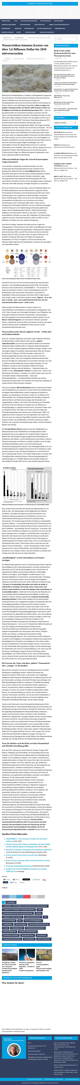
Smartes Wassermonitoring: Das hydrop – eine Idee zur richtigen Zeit (65, 168)
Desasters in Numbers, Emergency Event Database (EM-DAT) (28, 850)
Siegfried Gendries (18, 58)
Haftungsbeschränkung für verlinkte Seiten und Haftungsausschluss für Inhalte (40, 1058)
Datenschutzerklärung (34, 1051)
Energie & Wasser (7, 32)
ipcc (20, 920)
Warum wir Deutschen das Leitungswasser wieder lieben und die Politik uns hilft (66, 155)
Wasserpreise (58, 21)
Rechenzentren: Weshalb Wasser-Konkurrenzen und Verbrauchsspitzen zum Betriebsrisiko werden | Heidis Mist (66, 1054)
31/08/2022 (7, 58)
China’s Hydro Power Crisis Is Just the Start (22, 855)
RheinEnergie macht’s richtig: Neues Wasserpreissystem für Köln (64, 103)
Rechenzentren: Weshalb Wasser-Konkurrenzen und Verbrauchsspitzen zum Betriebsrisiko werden (66, 1060)
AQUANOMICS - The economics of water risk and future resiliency (25, 906)
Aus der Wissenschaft (44, 28)
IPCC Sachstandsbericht (33, 920)
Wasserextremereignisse (27, 931)
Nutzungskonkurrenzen (29, 21)
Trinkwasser (5, 21)
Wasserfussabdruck (47, 32)
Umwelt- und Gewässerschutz (59, 24)
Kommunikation (60, 28)
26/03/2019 (58, 93)
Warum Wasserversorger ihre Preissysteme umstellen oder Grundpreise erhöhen (66, 90)
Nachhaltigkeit (21, 924)
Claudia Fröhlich (58, 1070)
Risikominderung (17, 928)
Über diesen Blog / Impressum (36, 1054)
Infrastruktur (40, 24)
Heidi (55, 1065)
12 (63, 86)
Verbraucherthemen (9, 24)
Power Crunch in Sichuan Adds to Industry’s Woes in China (28, 860)
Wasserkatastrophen (10, 935)
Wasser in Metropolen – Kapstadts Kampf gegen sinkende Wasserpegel (65, 109)
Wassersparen (25, 24)
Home (29, 1043)
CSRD (39, 909)
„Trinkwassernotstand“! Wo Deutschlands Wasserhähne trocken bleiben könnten (65, 83)
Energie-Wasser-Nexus (33, 917)
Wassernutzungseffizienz (12, 939)
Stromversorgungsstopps (35, 928)
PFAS (16, 21)
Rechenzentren (45, 21)
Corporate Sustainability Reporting (19, 866)
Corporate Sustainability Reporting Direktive (18, 909)
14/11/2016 (57, 79)
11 (63, 93)
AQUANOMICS (11, 902)
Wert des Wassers (44, 939)
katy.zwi (56, 1043)
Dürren (38, 913)
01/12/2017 (58, 106)
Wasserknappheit (28, 935)
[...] (70, 70)
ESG (45, 917)
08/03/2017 (58, 112)
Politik (18, 32)
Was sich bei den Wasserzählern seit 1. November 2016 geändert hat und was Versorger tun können (64, 76)
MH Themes (55, 1083)
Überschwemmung (9, 931)
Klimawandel (6, 28)
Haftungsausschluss (72, 1079)
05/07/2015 (58, 58)
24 (65, 58)
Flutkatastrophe (9, 920)
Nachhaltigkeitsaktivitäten (38, 924)
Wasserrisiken (29, 939)
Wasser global (30, 32)
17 (63, 79)
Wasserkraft (41, 935)
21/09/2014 (58, 99)
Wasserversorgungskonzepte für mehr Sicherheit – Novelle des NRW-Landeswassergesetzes (27, 966)
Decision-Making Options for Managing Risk (17, 913)
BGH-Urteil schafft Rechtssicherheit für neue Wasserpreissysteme (64, 53)
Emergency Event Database (12, 917)
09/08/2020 (58, 86)
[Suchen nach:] (66, 39)
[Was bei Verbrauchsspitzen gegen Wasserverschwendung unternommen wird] (44, 955)
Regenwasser (29, 28)
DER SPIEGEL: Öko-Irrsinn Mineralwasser (62, 96)
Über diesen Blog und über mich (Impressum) (37, 1047)
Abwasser (18, 28)
